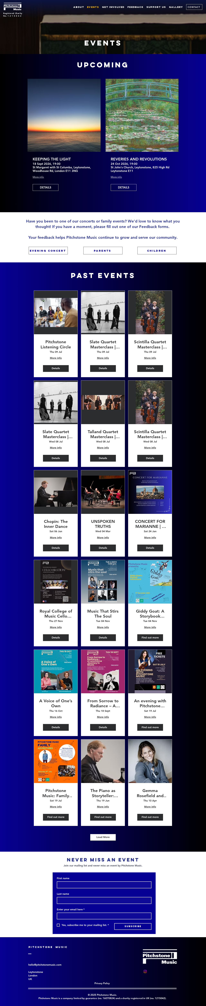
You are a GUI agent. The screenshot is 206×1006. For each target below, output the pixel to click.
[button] (135, 7)
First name (63, 878)
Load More (103, 837)
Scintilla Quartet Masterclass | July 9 (150, 344)
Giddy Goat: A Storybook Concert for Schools (150, 614)
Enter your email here (70, 909)
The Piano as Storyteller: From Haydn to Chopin (103, 793)
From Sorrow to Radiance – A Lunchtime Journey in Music (103, 703)
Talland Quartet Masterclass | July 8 (103, 434)
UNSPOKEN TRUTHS (103, 524)
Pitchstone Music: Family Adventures (55, 793)
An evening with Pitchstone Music (150, 703)
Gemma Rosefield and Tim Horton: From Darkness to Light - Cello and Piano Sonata (150, 793)
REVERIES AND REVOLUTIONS (139, 159)
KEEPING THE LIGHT (52, 159)
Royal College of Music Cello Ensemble (56, 614)
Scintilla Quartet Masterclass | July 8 (150, 434)
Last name (63, 893)
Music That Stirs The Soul (103, 614)
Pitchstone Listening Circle (56, 344)
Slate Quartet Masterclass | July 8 (55, 434)
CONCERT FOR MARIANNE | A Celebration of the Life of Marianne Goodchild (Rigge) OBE (150, 524)
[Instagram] (145, 971)
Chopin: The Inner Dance (56, 524)
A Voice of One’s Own (55, 703)
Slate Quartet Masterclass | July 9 (103, 344)
